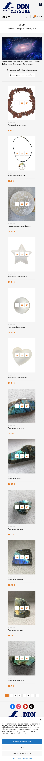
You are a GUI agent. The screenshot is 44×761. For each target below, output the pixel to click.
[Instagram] (19, 706)
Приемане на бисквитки (22, 742)
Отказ (22, 747)
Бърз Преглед (27, 103)
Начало (11, 29)
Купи (22, 103)
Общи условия (16, 758)
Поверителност (27, 758)
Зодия (28, 29)
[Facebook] (12, 706)
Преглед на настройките (22, 753)
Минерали (20, 29)
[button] (41, 720)
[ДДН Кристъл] (16, 7)
